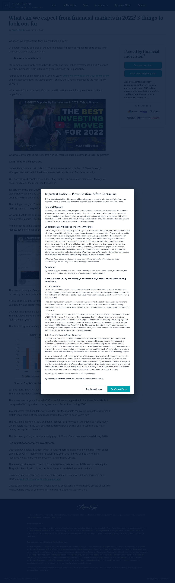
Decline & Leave (94, 389)
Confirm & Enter (119, 389)
